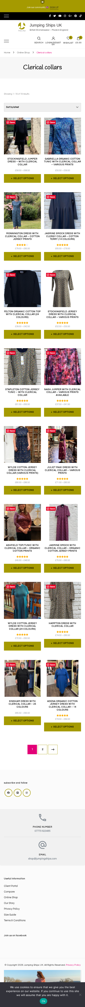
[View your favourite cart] (68, 39)
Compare (9, 892)
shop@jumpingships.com (42, 858)
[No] (80, 995)
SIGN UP (54, 7)
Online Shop (11, 897)
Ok (43, 1001)
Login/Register (53, 44)
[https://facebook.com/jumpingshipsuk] (8, 793)
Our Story (9, 903)
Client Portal (11, 886)
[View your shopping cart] (78, 39)
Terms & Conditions (15, 920)
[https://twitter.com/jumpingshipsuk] (18, 793)
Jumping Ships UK (46, 25)
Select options (23, 178)
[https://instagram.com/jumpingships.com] (27, 793)
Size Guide (10, 915)
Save (12, 122)
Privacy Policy (12, 909)
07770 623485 (42, 831)
